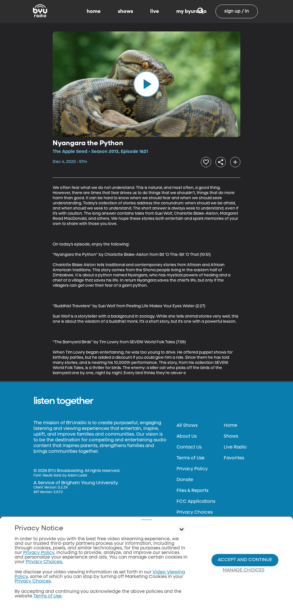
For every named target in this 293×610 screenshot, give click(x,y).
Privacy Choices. (44, 562)
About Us (187, 436)
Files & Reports (192, 491)
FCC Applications (196, 501)
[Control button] (181, 530)
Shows (231, 436)
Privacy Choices (195, 512)
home (94, 11)
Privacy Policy (192, 469)
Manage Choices (243, 570)
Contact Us (189, 447)
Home (230, 425)
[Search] (200, 11)
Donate (185, 480)
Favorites (234, 458)
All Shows (187, 425)
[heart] (206, 162)
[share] (220, 162)
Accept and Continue (245, 560)
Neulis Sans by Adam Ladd (65, 475)
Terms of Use (191, 458)
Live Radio (235, 447)
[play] (146, 84)
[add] (235, 162)
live (154, 11)
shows (125, 11)
